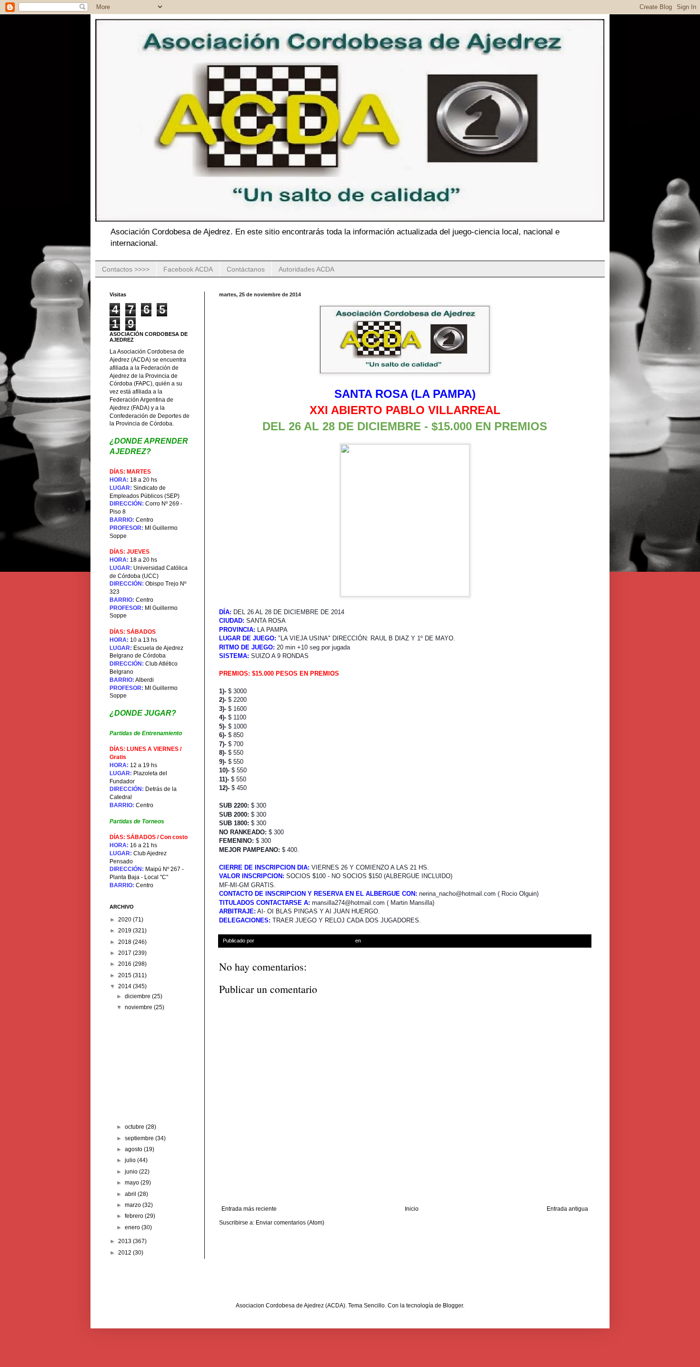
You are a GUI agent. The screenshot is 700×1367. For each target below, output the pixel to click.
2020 (125, 919)
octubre (135, 1127)
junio (132, 1171)
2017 (125, 953)
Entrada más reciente (249, 1208)
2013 (125, 1241)
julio (131, 1160)
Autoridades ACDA (306, 269)
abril (131, 1194)
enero (133, 1227)
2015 (125, 975)
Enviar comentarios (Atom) (290, 1222)
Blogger (453, 1305)
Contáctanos (246, 269)
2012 (125, 1252)
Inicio (412, 1208)
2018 (125, 942)
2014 (125, 986)
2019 (125, 930)
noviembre (139, 1007)
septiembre (140, 1138)
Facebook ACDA (188, 269)
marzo (133, 1205)
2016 (125, 964)
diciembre (138, 996)
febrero (135, 1216)
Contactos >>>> (126, 269)
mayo (132, 1182)
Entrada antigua (567, 1208)
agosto (134, 1149)
